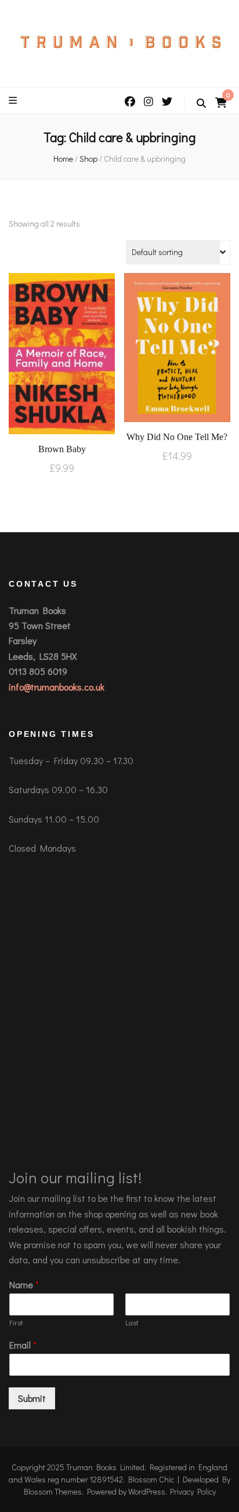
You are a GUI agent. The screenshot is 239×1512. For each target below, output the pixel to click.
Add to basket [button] (62, 356)
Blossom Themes (53, 1491)
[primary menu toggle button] (14, 100)
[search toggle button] (201, 103)
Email (23, 1345)
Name (24, 1285)
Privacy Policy (193, 1491)
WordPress (146, 1491)
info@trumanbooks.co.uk (56, 687)
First (16, 1322)
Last (132, 1322)
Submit (32, 1398)
